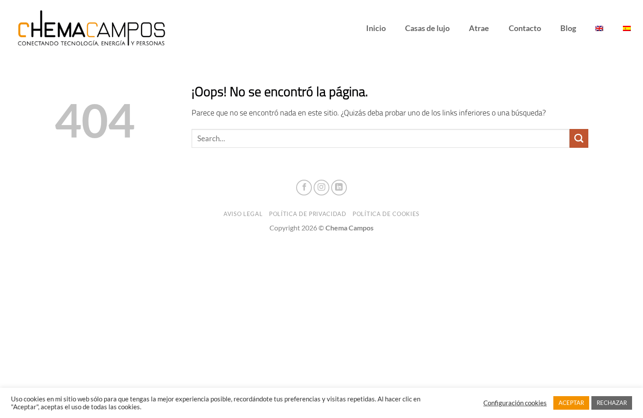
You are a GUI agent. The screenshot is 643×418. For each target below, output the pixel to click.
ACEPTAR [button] (571, 402)
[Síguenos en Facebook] (304, 187)
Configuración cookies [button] (515, 403)
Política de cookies (386, 213)
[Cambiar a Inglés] (599, 28)
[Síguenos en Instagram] (321, 187)
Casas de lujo (427, 28)
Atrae (479, 28)
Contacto (525, 28)
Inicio (376, 28)
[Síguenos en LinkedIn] (339, 187)
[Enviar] (579, 138)
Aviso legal (243, 213)
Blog (568, 28)
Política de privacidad (307, 213)
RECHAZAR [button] (612, 402)
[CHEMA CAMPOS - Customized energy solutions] (94, 28)
